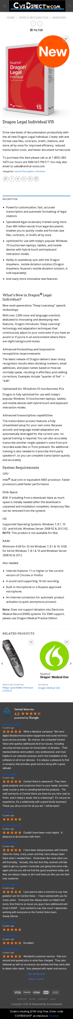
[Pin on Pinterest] (30, 179)
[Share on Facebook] (12, 179)
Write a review (36, 979)
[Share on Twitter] (18, 179)
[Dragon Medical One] (54, 660)
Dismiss (54, 1016)
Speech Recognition (34, 17)
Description (10, 199)
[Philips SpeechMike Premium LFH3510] (19, 660)
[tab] (36, 199)
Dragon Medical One (49, 687)
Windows (59, 17)
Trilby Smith (9, 774)
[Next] (70, 670)
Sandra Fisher (11, 842)
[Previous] (2, 670)
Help (53, 999)
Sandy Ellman (10, 884)
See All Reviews (36, 973)
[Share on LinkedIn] (36, 179)
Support (22, 999)
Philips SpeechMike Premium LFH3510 (18, 689)
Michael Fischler (12, 724)
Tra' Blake (8, 812)
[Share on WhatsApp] (5, 179)
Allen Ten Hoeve (12, 825)
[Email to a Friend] (24, 179)
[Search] (69, 6)
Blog (32, 999)
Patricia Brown (11, 949)
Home (11, 17)
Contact (43, 999)
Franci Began (10, 922)
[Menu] (5, 6)
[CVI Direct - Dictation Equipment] (37, 6)
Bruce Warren (10, 935)
